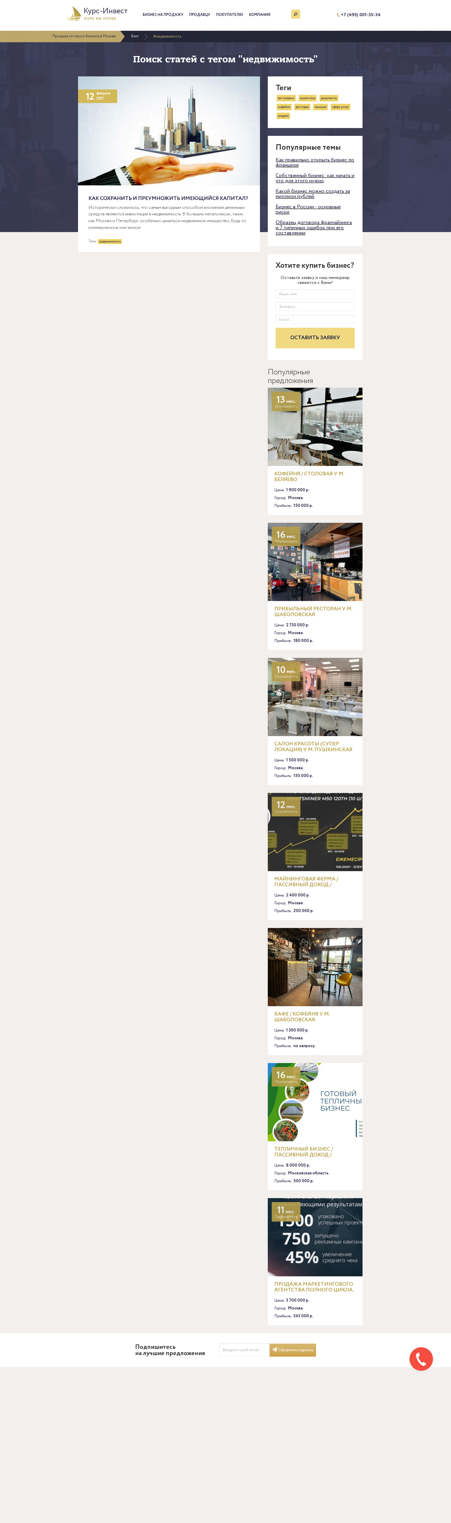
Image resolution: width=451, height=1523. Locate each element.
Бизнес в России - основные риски (308, 209)
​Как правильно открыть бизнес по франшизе (315, 162)
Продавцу (199, 14)
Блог (135, 36)
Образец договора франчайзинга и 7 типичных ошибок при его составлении (314, 228)
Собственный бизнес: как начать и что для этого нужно (315, 178)
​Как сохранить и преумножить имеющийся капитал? (168, 198)
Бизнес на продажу (163, 14)
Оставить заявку (315, 338)
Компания (259, 14)
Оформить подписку (295, 1350)
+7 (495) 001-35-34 (361, 15)
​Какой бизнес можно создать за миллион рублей (313, 193)
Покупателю (229, 14)
